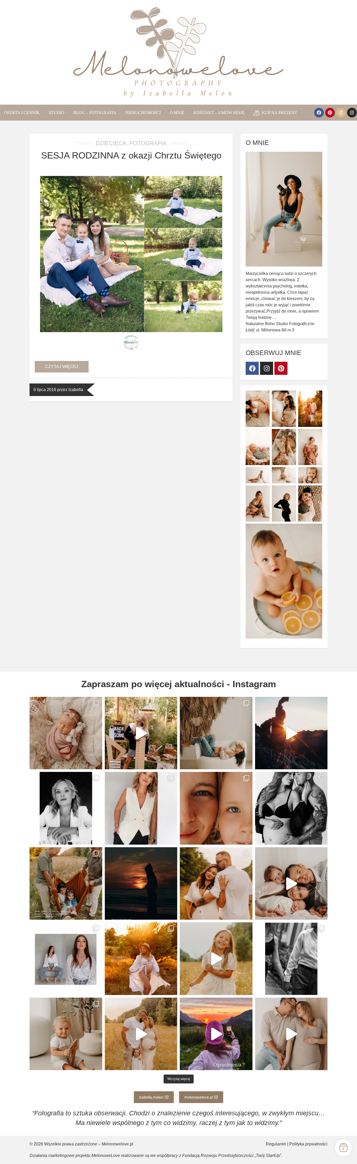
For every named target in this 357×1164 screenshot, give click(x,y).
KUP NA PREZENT (279, 112)
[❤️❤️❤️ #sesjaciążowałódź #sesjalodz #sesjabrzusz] (291, 1034)
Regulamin (276, 1144)
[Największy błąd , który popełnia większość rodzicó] (291, 883)
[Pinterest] (330, 112)
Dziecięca (111, 143)
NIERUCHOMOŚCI (143, 112)
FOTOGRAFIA (148, 143)
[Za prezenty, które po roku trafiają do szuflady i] (66, 958)
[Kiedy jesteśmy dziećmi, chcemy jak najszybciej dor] (216, 958)
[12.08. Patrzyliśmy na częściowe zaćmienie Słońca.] (141, 883)
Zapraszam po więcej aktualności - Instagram (178, 684)
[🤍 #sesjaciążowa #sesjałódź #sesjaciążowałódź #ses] (291, 808)
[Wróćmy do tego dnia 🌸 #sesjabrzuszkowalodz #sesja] (216, 883)
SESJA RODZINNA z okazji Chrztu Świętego (131, 155)
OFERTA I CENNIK (22, 112)
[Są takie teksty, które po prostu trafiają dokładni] (291, 733)
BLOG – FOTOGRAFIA (94, 112)
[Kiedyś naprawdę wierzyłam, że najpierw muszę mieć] (216, 1034)
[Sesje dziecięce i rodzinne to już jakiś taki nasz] (66, 1034)
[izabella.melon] (352, 112)
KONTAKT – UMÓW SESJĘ (219, 112)
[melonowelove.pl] (341, 112)
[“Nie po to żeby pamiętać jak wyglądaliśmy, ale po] (66, 883)
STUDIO (56, 112)
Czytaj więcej (61, 366)
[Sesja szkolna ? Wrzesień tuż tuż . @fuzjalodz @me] (141, 733)
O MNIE (177, 112)
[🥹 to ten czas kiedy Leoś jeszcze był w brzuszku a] (216, 733)
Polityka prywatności (308, 1144)
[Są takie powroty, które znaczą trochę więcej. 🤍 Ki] (216, 808)
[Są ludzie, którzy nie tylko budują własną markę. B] (291, 958)
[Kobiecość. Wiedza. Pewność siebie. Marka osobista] (141, 808)
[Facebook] (319, 112)
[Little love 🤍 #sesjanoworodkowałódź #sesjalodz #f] (66, 733)
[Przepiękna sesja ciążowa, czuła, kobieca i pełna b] (141, 958)
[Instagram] (266, 368)
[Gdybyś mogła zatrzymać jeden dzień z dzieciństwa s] (141, 1034)
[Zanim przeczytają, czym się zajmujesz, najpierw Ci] (66, 808)
